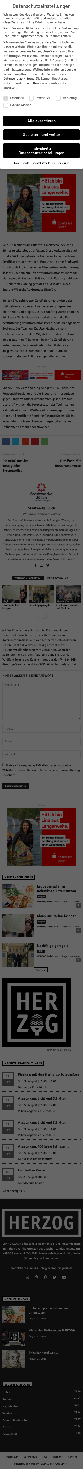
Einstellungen (34, 83)
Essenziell (17, 98)
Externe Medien (20, 105)
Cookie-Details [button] (22, 162)
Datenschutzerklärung (18, 78)
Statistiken (43, 98)
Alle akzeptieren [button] (41, 121)
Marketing (69, 98)
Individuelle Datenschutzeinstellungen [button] (41, 150)
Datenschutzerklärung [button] (44, 162)
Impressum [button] (63, 162)
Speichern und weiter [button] (41, 134)
